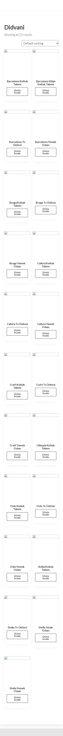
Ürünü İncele (17, 91)
